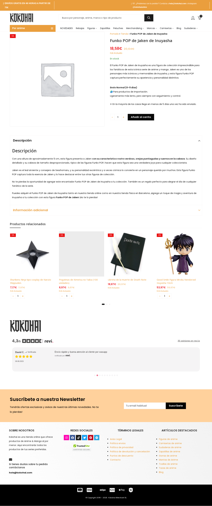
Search (148, 17)
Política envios (118, 443)
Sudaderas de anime (170, 447)
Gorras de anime (168, 455)
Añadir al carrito (141, 117)
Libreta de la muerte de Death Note (127, 279)
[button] (103, 304)
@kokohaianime (140, 7)
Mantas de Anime (168, 459)
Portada (114, 33)
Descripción (22, 140)
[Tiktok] (78, 437)
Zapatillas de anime (169, 451)
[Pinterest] (90, 437)
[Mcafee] (81, 447)
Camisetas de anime (170, 443)
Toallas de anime (168, 464)
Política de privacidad (121, 447)
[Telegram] (96, 437)
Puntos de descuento (121, 455)
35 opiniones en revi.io (189, 341)
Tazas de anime (167, 468)
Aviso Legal (116, 439)
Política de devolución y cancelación (130, 451)
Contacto (115, 459)
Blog (161, 472)
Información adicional (30, 210)
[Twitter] (84, 437)
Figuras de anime (168, 439)
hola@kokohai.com (177, 3)
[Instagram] (66, 437)
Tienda (124, 33)
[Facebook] (72, 437)
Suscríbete (176, 405)
